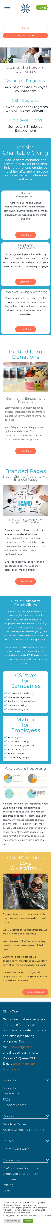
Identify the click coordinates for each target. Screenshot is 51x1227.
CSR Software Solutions (20, 1168)
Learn (7, 1190)
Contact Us (11, 1094)
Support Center (11, 1069)
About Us (10, 1088)
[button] (7, 7)
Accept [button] (28, 1221)
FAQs (7, 1099)
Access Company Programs (23, 1130)
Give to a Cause (14, 1124)
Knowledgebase (21, 1047)
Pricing (8, 1185)
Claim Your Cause (16, 1149)
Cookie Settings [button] (13, 1221)
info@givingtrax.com (24, 1064)
